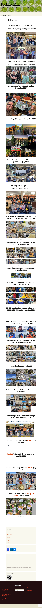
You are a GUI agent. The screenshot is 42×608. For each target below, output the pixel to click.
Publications (8, 535)
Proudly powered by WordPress (10, 605)
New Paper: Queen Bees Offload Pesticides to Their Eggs (6, 586)
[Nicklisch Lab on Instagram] (8, 549)
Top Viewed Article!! (5, 597)
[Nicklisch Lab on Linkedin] (11, 549)
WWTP (29, 440)
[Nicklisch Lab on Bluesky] (14, 549)
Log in (28, 587)
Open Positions (3, 15)
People (8, 532)
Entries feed (29, 588)
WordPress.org (29, 592)
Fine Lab (10, 454)
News (7, 531)
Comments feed (29, 590)
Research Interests (9, 534)
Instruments (8, 537)
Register (28, 585)
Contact (9, 15)
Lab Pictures (8, 539)
